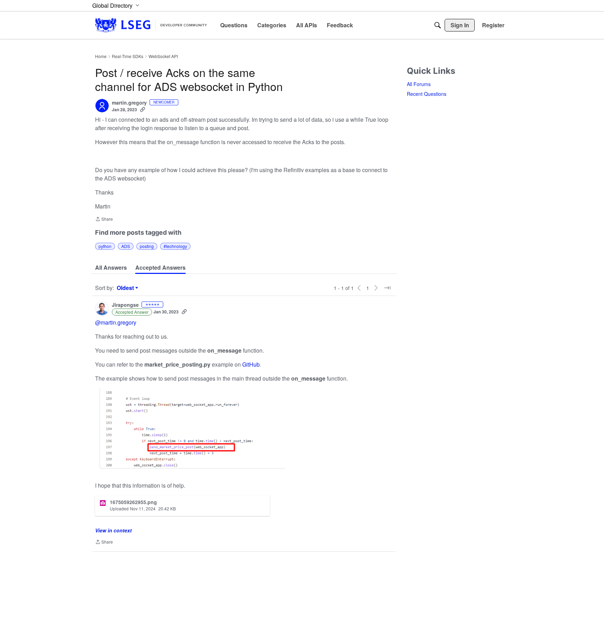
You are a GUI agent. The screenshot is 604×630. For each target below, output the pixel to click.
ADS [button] (125, 246)
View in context (113, 530)
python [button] (105, 246)
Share (104, 219)
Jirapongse (125, 305)
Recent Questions (426, 93)
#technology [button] (175, 246)
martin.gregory (129, 103)
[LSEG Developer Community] (151, 25)
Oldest (126, 288)
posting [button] (147, 246)
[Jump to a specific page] (387, 287)
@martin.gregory (115, 322)
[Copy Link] (142, 109)
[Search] (437, 25)
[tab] (111, 268)
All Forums (419, 83)
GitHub (251, 364)
